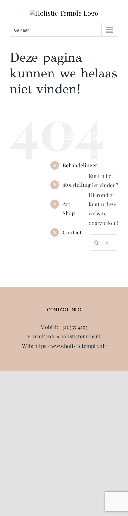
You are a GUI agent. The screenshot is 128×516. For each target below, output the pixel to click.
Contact (72, 232)
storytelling (76, 184)
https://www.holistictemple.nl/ (70, 345)
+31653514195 (73, 326)
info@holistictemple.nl (73, 336)
